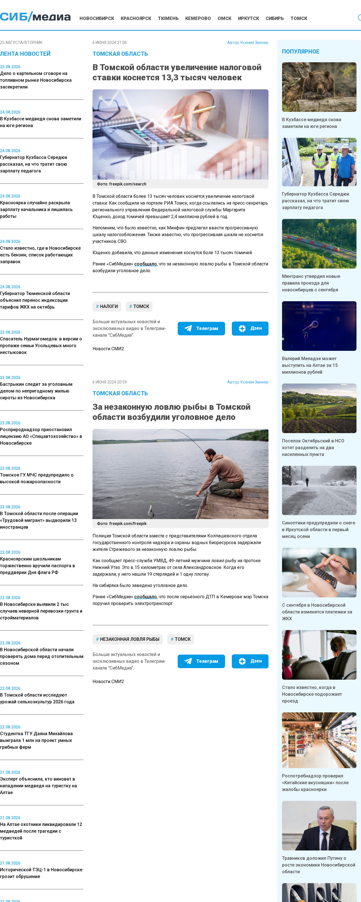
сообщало (145, 264)
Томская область (120, 53)
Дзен (256, 328)
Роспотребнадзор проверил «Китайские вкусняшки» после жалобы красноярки (315, 782)
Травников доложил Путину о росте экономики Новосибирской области (318, 865)
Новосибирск (97, 18)
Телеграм (207, 328)
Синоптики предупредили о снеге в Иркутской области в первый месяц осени (318, 529)
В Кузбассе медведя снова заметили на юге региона (311, 123)
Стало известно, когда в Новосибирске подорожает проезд (312, 694)
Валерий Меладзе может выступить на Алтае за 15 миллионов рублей (310, 365)
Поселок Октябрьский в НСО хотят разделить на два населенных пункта (313, 447)
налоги (108, 306)
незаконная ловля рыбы (129, 639)
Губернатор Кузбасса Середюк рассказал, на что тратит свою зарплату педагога (315, 200)
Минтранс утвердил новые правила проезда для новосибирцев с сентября (311, 283)
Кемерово (198, 18)
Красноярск (136, 18)
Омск (224, 18)
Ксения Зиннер (254, 42)
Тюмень (168, 18)
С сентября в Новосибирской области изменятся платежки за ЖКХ (317, 611)
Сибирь (275, 18)
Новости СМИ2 (108, 348)
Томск (298, 18)
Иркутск (248, 18)
